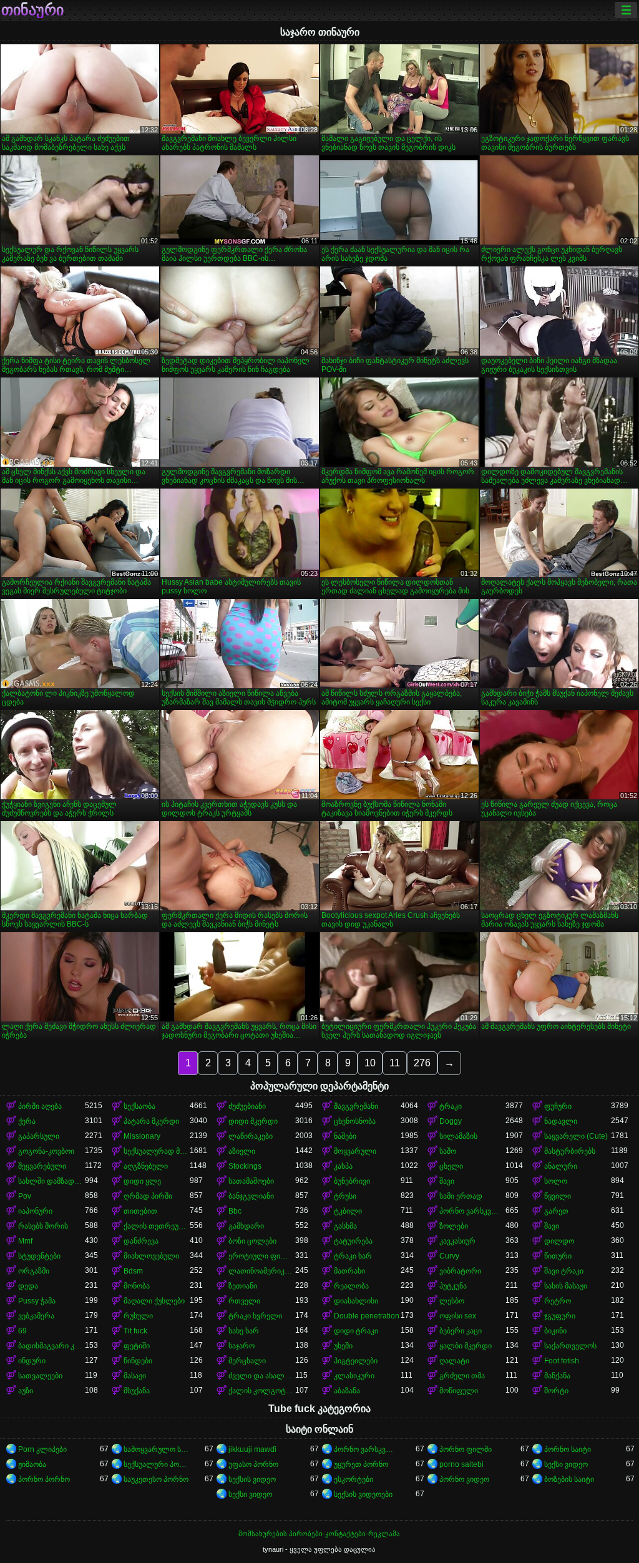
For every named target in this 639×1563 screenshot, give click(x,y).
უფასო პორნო (253, 1464)
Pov (24, 1196)
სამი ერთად (460, 1196)
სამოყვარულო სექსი (157, 1449)
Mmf (25, 1241)
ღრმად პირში (148, 1196)
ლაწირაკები (250, 1136)
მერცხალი (247, 1360)
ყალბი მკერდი (465, 1345)
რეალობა (351, 1286)
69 (22, 1331)
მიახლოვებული (151, 1256)
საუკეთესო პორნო (156, 1479)
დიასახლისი (356, 1301)
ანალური (560, 1166)
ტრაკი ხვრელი (255, 1316)
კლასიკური (354, 1375)
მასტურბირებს (569, 1151)
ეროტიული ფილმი (261, 1256)
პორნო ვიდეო (464, 1479)
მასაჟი (135, 1375)
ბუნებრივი (352, 1181)
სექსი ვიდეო (566, 1464)
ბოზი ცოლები (252, 1241)
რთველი (244, 1301)
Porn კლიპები (42, 1449)
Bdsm (133, 1271)
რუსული (138, 1316)
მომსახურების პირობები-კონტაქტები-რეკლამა (319, 1533)
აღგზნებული (146, 1166)
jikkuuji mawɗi (252, 1449)
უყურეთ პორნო (361, 1464)
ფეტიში (137, 1345)
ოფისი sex (457, 1316)
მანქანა (557, 1375)
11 (394, 1063)
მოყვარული (355, 1151)
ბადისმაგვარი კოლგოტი (51, 1345)
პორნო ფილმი (465, 1449)
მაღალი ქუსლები (154, 1301)
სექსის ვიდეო (252, 1479)
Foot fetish (561, 1360)
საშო (447, 1151)
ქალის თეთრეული (157, 1226)
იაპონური (35, 1211)
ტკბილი (348, 1211)
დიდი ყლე (142, 1181)
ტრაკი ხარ (353, 1256)
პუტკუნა (453, 1286)
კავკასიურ (457, 1241)
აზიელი (241, 1151)
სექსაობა (139, 1106)
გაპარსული (38, 1136)
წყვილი (557, 1196)
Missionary (142, 1136)
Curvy (449, 1256)
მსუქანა (137, 1390)
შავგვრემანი (356, 1106)
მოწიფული (458, 1390)
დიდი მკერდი (253, 1121)
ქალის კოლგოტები (261, 1390)
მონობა (137, 1286)
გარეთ (556, 1211)
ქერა (27, 1121)
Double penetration (366, 1316)
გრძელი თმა (462, 1375)
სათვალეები (40, 1375)
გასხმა (345, 1226)
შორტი (556, 1390)
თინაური (32, 10)
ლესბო (451, 1301)
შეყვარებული (42, 1166)
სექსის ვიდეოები (363, 1494)
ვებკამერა (36, 1316)
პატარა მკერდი (151, 1121)
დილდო (559, 1241)
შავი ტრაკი (563, 1271)
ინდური (32, 1360)
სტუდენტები (39, 1256)
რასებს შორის (43, 1226)
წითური (558, 1256)
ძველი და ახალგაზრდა (261, 1375)
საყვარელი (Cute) (576, 1136)
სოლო (555, 1181)
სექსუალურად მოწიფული (157, 1151)
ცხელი (451, 1166)
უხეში (343, 1345)
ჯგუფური (559, 1316)
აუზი (25, 1390)
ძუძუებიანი (247, 1106)
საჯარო (241, 1345)
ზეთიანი (242, 1286)
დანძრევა (141, 1241)
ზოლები (453, 1226)
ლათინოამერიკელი (261, 1271)
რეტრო (557, 1301)
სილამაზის (458, 1136)
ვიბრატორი (460, 1271)
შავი (446, 1181)
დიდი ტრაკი (356, 1331)
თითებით (140, 1211)
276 (422, 1063)
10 (370, 1063)
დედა (28, 1286)
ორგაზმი (33, 1271)
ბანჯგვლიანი (251, 1196)
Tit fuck (135, 1331)
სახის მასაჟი (565, 1286)
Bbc (234, 1211)
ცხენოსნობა (355, 1121)
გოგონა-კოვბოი (46, 1151)
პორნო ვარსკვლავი (472, 1211)
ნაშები (345, 1136)
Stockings (244, 1166)
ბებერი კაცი (460, 1331)
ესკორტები (353, 1479)
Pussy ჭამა (37, 1301)
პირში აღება (40, 1106)
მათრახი (349, 1271)
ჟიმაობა (32, 1464)
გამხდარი (246, 1226)
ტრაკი (450, 1106)
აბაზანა (347, 1390)
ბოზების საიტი (569, 1479)
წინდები (138, 1360)
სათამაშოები (251, 1181)
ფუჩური (558, 1106)
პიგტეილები (356, 1360)
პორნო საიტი (567, 1449)
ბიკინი (555, 1331)
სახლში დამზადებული (51, 1181)
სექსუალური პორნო (157, 1464)
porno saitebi (461, 1464)
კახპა (343, 1166)
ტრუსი (345, 1196)
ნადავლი (560, 1121)
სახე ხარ (243, 1331)
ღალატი (454, 1360)
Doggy (450, 1121)
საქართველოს (570, 1345)
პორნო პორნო (44, 1479)
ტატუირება (353, 1241)
